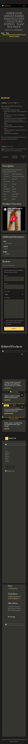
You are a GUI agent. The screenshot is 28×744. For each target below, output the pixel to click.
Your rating (7, 291)
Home (6, 451)
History (7, 454)
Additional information (15, 157)
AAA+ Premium (13, 148)
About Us (7, 453)
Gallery (7, 460)
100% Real (6, 148)
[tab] (5, 157)
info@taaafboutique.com (14, 596)
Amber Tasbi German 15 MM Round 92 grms (12, 397)
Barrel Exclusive (18, 150)
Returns (7, 456)
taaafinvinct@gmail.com (14, 598)
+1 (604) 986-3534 (12, 588)
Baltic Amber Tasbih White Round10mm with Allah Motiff (13, 424)
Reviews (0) (23, 157)
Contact (7, 461)
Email (5, 283)
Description (5, 157)
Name (6, 275)
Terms (6, 458)
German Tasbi (9, 146)
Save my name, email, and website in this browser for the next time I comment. (15, 322)
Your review (7, 297)
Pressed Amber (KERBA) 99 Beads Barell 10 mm (13, 410)
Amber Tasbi (20, 148)
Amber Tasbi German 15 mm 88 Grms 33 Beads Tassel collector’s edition (12, 384)
